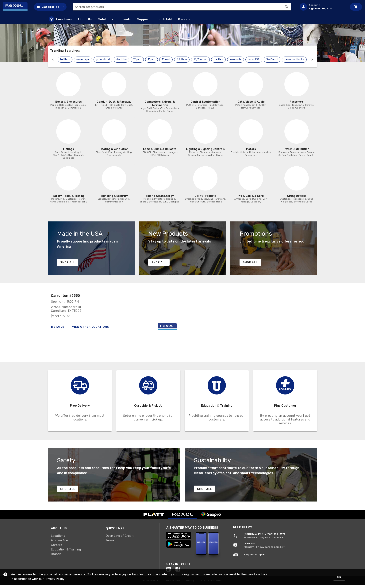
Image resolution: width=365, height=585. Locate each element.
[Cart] (356, 7)
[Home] (17, 6)
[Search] (286, 7)
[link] (75, 535)
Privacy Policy (54, 579)
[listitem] (322, 7)
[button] (50, 7)
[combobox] (182, 6)
